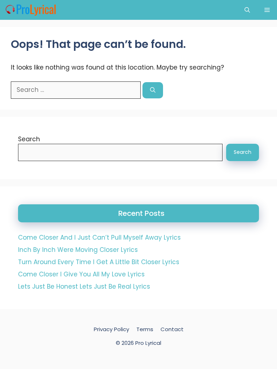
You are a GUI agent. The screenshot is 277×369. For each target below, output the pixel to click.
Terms (144, 329)
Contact (172, 329)
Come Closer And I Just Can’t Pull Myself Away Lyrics (99, 237)
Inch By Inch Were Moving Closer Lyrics (78, 249)
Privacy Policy (111, 329)
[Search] (152, 90)
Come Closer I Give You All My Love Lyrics (81, 274)
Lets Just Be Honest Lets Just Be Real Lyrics (84, 286)
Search (29, 139)
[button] (247, 10)
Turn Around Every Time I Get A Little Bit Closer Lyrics (98, 262)
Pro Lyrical (148, 343)
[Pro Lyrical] (30, 10)
